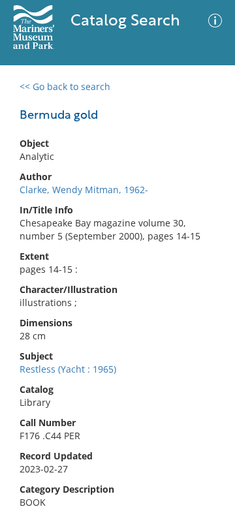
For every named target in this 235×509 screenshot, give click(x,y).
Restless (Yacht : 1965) (68, 369)
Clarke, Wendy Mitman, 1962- (84, 189)
